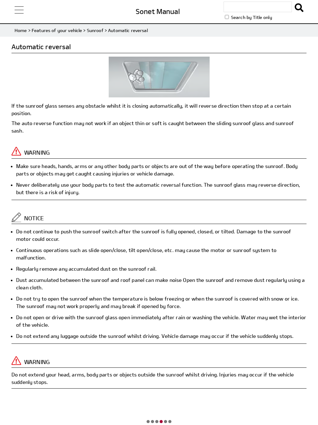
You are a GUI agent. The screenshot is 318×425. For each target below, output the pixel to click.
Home (21, 30)
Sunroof (95, 30)
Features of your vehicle (57, 30)
